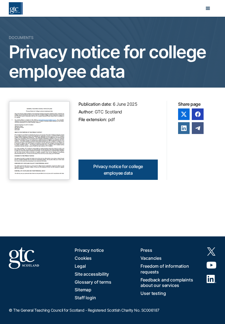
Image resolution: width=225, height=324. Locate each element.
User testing (153, 293)
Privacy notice (89, 250)
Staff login (85, 297)
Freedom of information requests (164, 269)
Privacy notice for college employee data (118, 170)
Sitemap (83, 289)
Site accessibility (92, 274)
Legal (80, 266)
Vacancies (151, 258)
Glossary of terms (93, 282)
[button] (208, 8)
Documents (21, 37)
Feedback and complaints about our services (166, 282)
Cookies (83, 258)
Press (146, 250)
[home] (16, 8)
